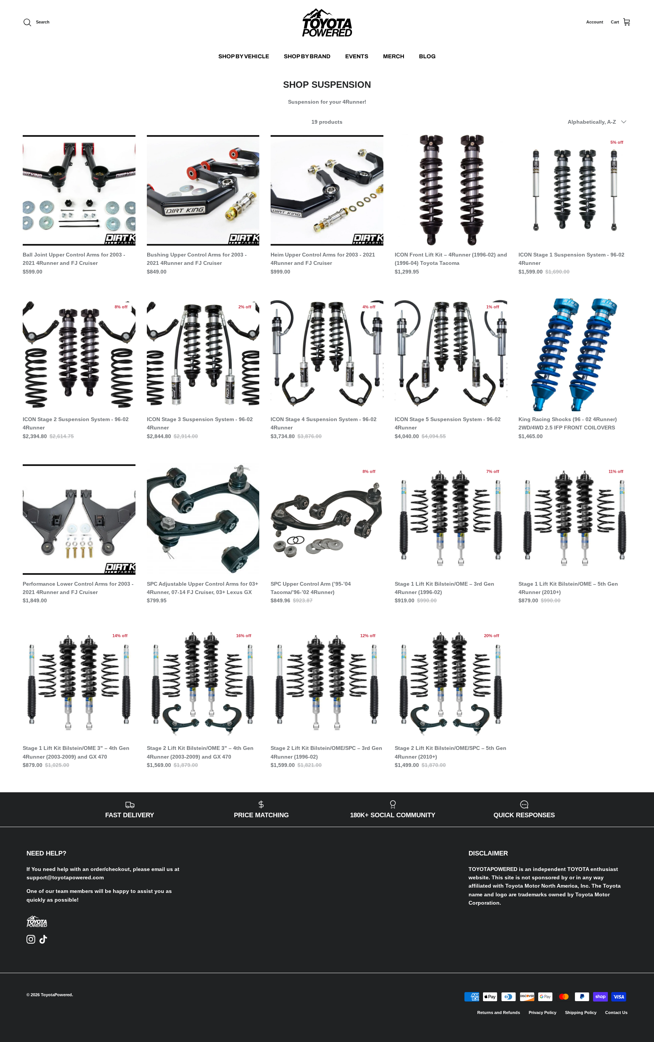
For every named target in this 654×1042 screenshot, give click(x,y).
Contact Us (616, 1012)
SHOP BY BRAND (307, 56)
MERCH (393, 56)
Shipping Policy (580, 1012)
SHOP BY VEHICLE (243, 56)
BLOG (427, 56)
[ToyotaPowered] (327, 22)
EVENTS (356, 56)
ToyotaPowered (56, 994)
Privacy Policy (542, 1012)
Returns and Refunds (498, 1012)
